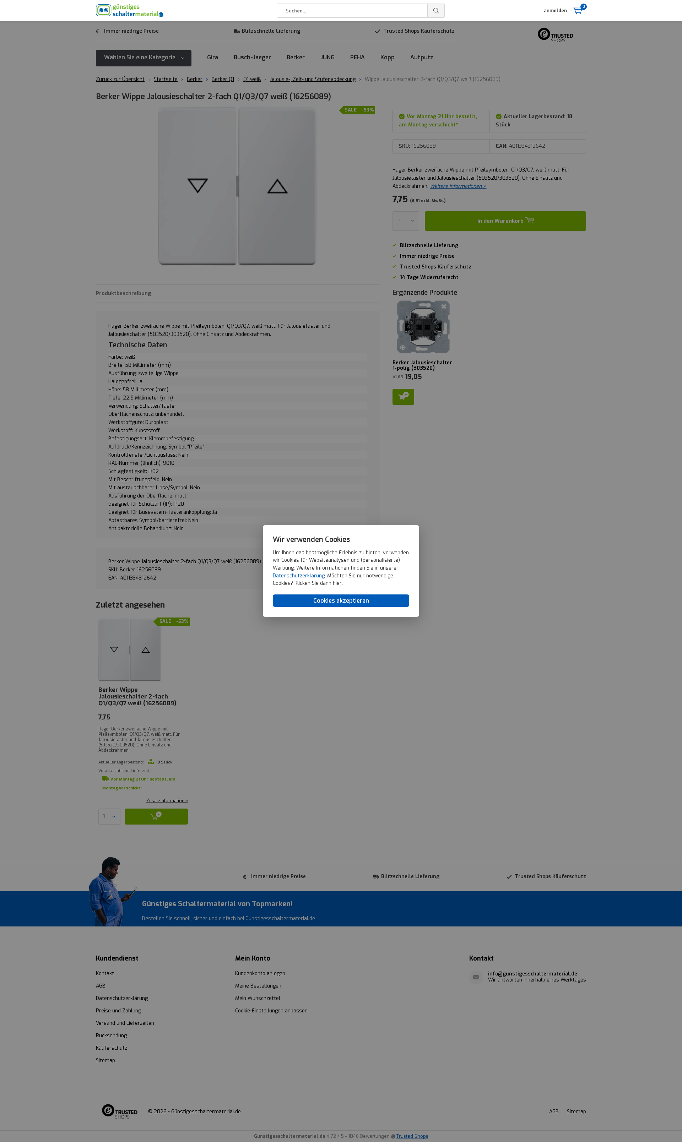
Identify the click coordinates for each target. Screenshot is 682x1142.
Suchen (436, 11)
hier (337, 583)
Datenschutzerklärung (299, 575)
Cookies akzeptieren (341, 600)
